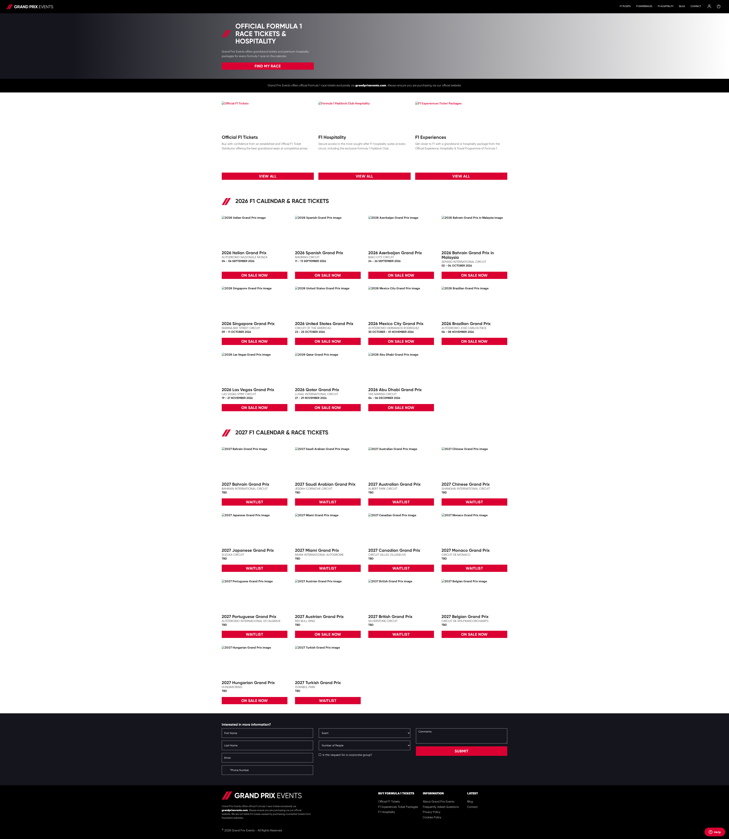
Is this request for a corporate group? (347, 755)
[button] (709, 6)
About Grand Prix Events (438, 801)
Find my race (268, 66)
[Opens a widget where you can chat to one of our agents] (714, 832)
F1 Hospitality (666, 6)
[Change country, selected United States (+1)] (225, 770)
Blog (682, 6)
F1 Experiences (644, 6)
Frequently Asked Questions (441, 807)
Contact (695, 6)
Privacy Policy (431, 812)
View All (267, 176)
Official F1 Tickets (389, 801)
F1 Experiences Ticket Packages (398, 807)
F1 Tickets (625, 6)
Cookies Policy (432, 817)
